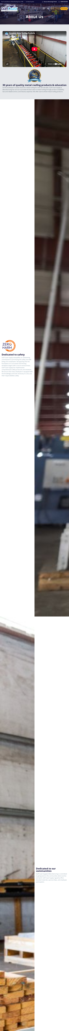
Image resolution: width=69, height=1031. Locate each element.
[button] (44, 8)
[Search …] (48, 8)
